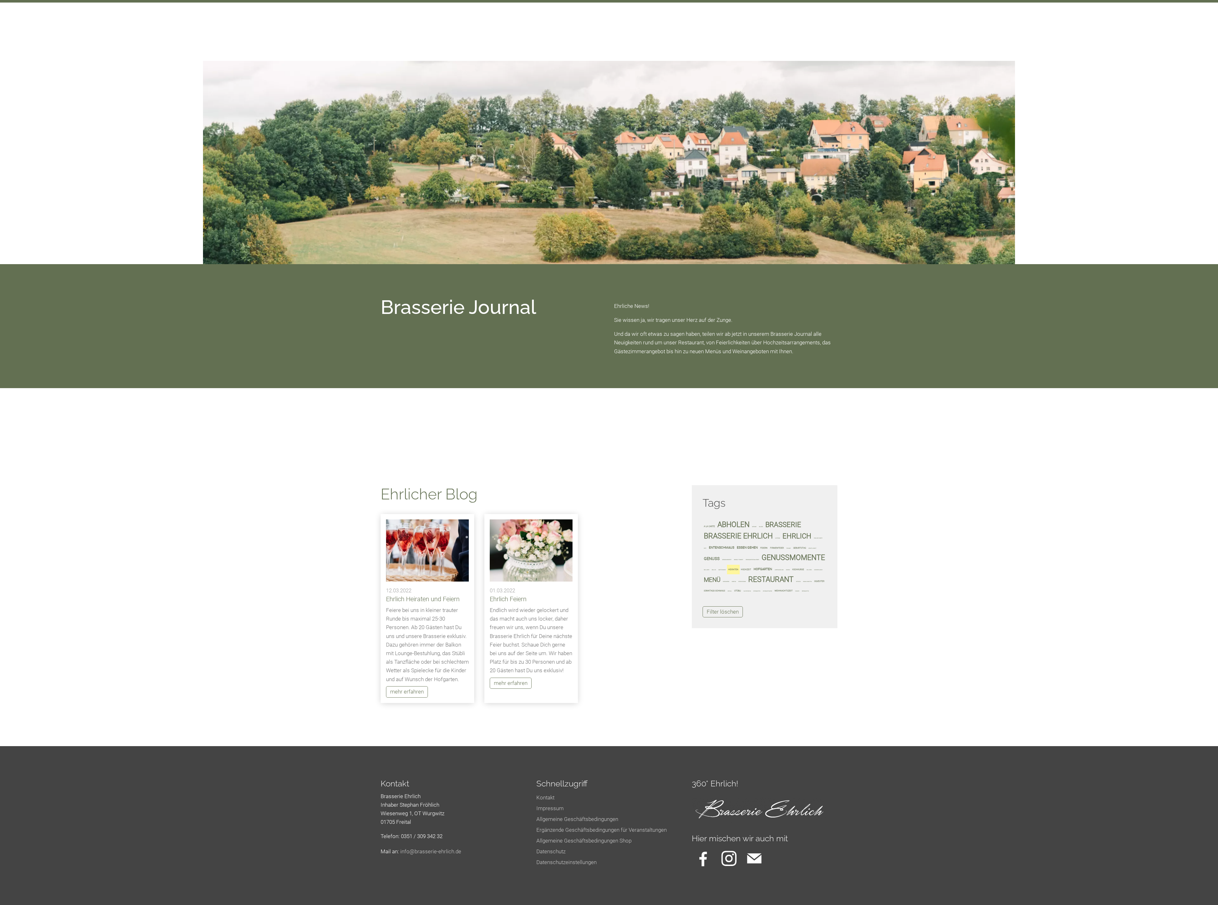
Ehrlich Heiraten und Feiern (423, 599)
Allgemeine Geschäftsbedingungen (577, 819)
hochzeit (746, 569)
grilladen (706, 569)
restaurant (771, 579)
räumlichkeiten (807, 581)
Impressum (550, 808)
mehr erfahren (407, 691)
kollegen (809, 569)
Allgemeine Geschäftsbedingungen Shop (584, 840)
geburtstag (799, 548)
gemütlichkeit (812, 548)
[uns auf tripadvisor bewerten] (754, 858)
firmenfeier (777, 548)
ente (705, 548)
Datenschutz (551, 851)
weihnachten (756, 591)
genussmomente (793, 557)
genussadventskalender (752, 559)
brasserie (783, 524)
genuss (712, 558)
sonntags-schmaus (714, 590)
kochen (788, 569)
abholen (733, 524)
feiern (764, 548)
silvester (819, 581)
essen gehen (747, 547)
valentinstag (747, 591)
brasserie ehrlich (738, 536)
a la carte (709, 526)
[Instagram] (728, 858)
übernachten (805, 591)
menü (712, 579)
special (730, 591)
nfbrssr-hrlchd (430, 851)
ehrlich (797, 536)
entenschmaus (721, 547)
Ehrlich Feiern (508, 599)
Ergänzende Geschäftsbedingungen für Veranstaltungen (601, 830)
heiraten (733, 569)
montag (734, 581)
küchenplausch (818, 569)
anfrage (754, 526)
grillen (714, 569)
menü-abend (726, 581)
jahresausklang (779, 569)
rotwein (798, 581)
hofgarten (763, 569)
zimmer (797, 591)
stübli (737, 590)
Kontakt (545, 797)
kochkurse (798, 569)
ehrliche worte (818, 538)
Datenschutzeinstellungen (566, 862)
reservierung (742, 581)
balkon (761, 526)
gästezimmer (722, 569)
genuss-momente (726, 559)
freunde (788, 548)
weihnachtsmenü (767, 591)
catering (777, 538)
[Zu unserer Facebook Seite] (703, 858)
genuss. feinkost (738, 559)
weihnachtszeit (784, 590)
